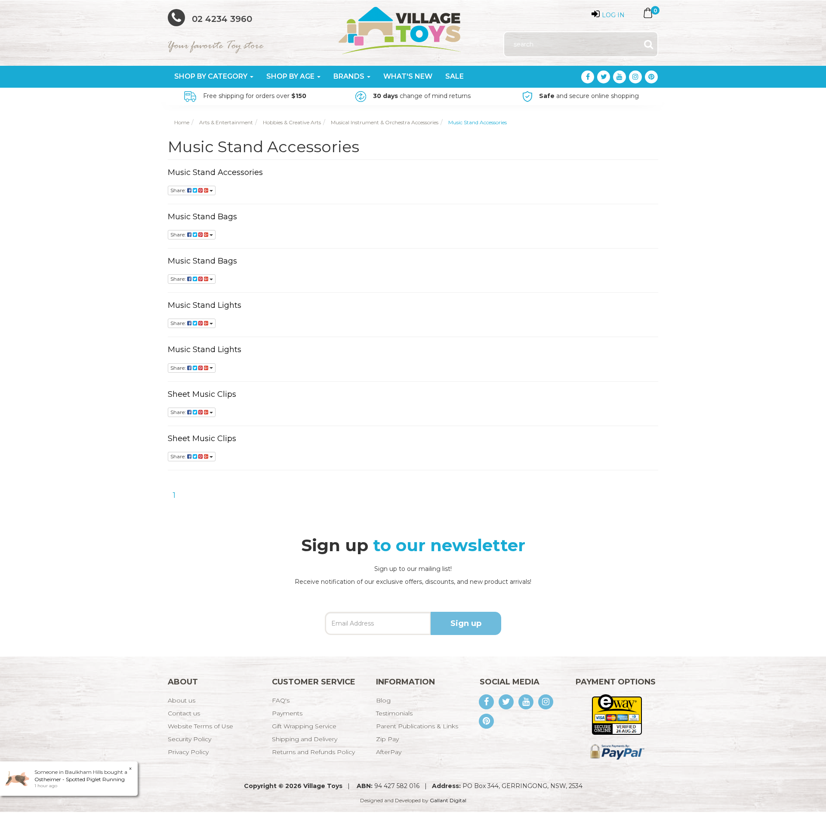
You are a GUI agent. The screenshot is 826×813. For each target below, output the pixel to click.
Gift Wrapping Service (304, 726)
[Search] (648, 44)
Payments (287, 713)
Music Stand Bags (202, 216)
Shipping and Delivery (304, 739)
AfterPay (388, 752)
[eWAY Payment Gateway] (616, 714)
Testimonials (394, 713)
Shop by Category (211, 76)
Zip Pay (387, 739)
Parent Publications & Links (417, 726)
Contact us (184, 713)
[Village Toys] (400, 27)
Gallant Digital (448, 800)
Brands (349, 76)
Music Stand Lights (204, 305)
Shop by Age (291, 76)
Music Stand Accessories (215, 172)
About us (181, 700)
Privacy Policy (188, 752)
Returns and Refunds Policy (313, 752)
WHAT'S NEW (407, 76)
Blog (383, 700)
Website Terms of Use (200, 726)
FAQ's (281, 700)
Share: (178, 190)
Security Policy (189, 739)
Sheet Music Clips (202, 394)
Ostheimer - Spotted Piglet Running (79, 779)
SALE (454, 76)
